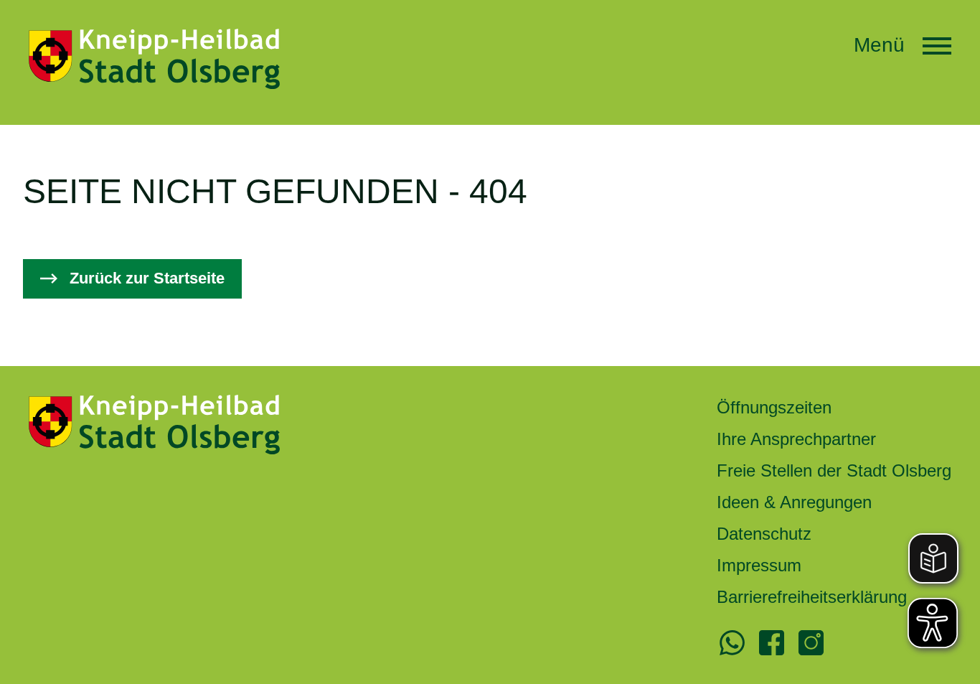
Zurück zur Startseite (147, 278)
